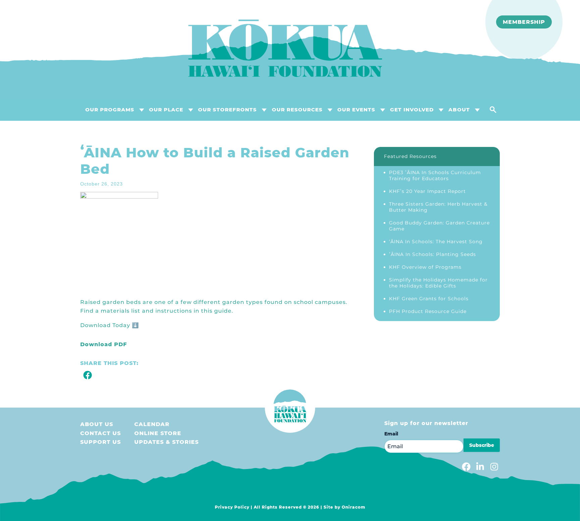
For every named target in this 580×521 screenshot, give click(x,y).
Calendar (152, 424)
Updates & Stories (166, 442)
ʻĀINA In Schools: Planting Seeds (432, 254)
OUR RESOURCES (297, 109)
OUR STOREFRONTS (227, 109)
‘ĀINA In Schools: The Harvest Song (436, 242)
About (459, 109)
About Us (96, 424)
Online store (157, 433)
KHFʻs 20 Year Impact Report (427, 191)
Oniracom (354, 507)
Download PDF (103, 344)
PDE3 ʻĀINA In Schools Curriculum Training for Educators (435, 175)
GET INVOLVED (412, 109)
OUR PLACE (166, 109)
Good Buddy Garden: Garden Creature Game (439, 226)
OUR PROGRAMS (109, 109)
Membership (524, 22)
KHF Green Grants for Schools (429, 299)
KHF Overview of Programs (425, 267)
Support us (100, 442)
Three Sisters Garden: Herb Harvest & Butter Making (438, 207)
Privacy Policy (232, 507)
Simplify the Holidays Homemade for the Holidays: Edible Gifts (438, 283)
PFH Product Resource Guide (428, 311)
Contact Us (100, 433)
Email (391, 434)
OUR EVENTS (356, 109)
